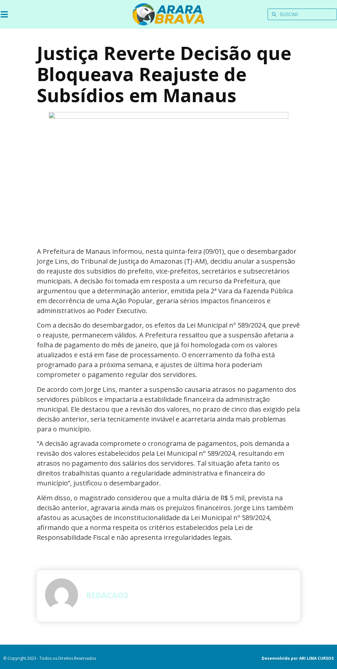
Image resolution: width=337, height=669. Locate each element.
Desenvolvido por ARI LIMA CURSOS (298, 658)
